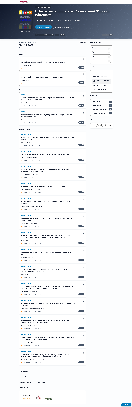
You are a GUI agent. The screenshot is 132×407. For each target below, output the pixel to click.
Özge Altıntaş (24, 119)
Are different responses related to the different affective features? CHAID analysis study (48, 138)
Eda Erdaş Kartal (24, 342)
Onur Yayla (30, 325)
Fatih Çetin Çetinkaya (35, 189)
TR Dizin (62, 34)
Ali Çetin (40, 206)
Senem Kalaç (32, 308)
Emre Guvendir (44, 359)
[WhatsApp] (97, 125)
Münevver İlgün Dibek (26, 291)
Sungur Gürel (35, 206)
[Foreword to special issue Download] (110, 109)
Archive (92, 67)
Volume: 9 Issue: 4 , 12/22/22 (100, 76)
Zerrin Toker (34, 291)
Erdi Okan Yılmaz (24, 223)
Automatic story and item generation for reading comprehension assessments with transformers (45, 170)
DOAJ (57, 34)
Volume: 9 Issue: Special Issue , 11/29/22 (101, 81)
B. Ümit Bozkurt (24, 240)
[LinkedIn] (106, 125)
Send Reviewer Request (63, 27)
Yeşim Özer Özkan (25, 359)
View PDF (81, 67)
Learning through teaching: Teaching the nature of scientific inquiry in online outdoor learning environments (47, 339)
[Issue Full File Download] (110, 102)
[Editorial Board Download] (110, 105)
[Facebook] (93, 125)
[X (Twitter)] (101, 125)
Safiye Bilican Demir (32, 157)
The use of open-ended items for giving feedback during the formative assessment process (47, 116)
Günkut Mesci (33, 342)
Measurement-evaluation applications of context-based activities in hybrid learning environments (46, 270)
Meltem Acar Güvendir (35, 359)
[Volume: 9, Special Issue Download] (110, 113)
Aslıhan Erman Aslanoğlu (26, 257)
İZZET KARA (46, 7)
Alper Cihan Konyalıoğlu (40, 308)
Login (109, 1)
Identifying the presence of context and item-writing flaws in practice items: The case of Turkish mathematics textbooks (47, 287)
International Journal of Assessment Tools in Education (72, 13)
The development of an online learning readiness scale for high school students (47, 202)
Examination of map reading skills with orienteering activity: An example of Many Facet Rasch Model (45, 322)
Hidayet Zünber (36, 325)
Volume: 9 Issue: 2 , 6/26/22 (99, 89)
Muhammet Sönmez (25, 189)
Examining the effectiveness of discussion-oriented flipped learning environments (46, 219)
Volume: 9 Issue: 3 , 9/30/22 (99, 85)
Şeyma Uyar (23, 325)
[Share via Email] (110, 125)
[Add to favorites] (83, 59)
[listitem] (101, 48)
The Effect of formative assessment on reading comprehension (44, 186)
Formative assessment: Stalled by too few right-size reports (43, 62)
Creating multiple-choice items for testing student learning (43, 77)
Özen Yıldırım (24, 157)
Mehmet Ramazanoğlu (26, 206)
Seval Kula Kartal (25, 102)
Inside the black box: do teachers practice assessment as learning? (45, 154)
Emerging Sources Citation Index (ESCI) (44, 34)
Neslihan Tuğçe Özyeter (26, 142)
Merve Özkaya (24, 308)
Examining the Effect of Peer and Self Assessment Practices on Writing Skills (47, 253)
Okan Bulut (23, 174)
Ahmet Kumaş (24, 274)
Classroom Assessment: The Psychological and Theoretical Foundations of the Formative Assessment (47, 99)
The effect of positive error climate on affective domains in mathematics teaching (48, 304)
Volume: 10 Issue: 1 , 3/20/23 (99, 73)
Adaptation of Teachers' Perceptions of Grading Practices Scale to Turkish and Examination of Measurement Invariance (45, 356)
